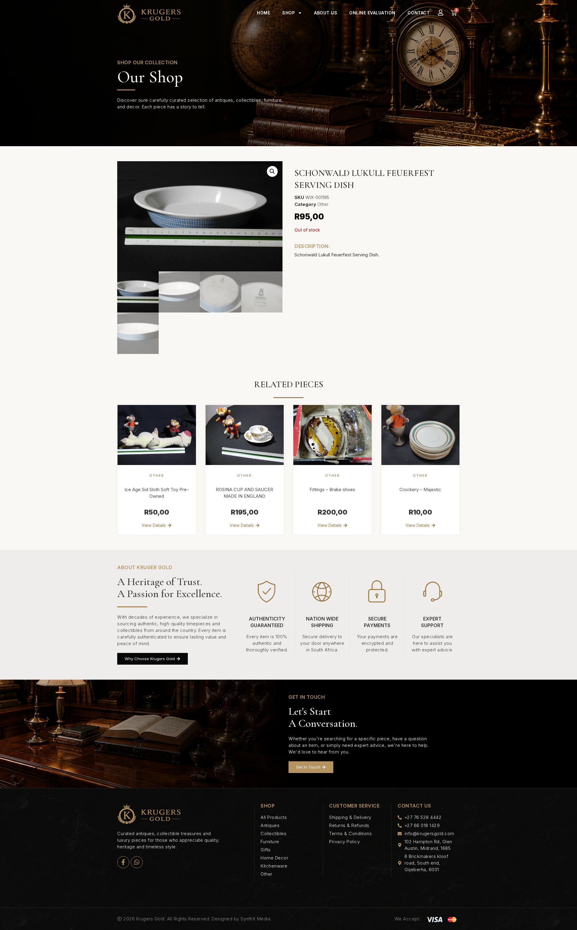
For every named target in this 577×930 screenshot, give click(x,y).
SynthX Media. (255, 919)
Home (263, 12)
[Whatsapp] (137, 862)
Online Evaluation (372, 12)
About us (325, 12)
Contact (419, 12)
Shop (288, 12)
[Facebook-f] (123, 862)
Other (322, 204)
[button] (272, 171)
